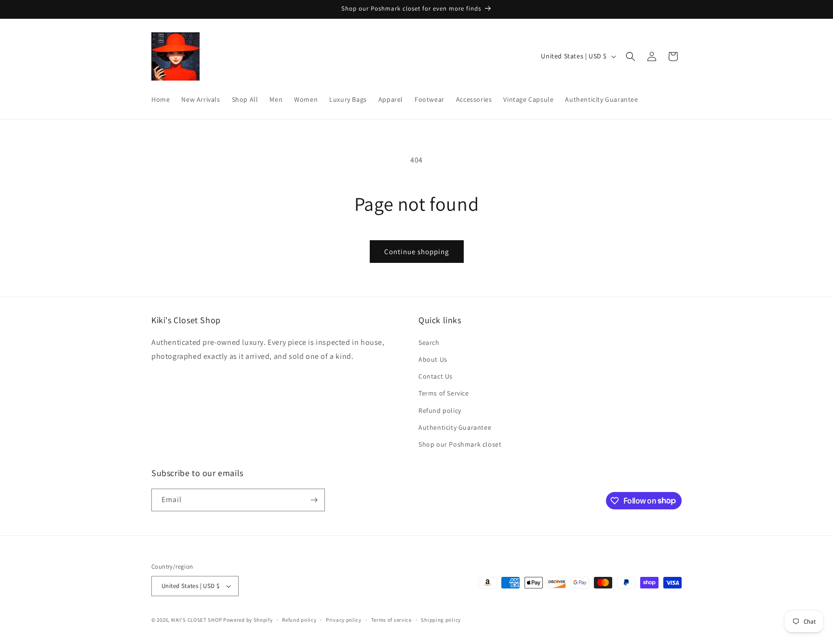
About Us (432, 359)
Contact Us (435, 376)
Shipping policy (441, 619)
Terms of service (391, 619)
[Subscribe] (313, 500)
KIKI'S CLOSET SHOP (196, 619)
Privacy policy (344, 619)
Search (429, 342)
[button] (630, 56)
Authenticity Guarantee (454, 427)
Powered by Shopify (248, 619)
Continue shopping (416, 251)
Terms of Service (443, 393)
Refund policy (439, 410)
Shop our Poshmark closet (459, 444)
